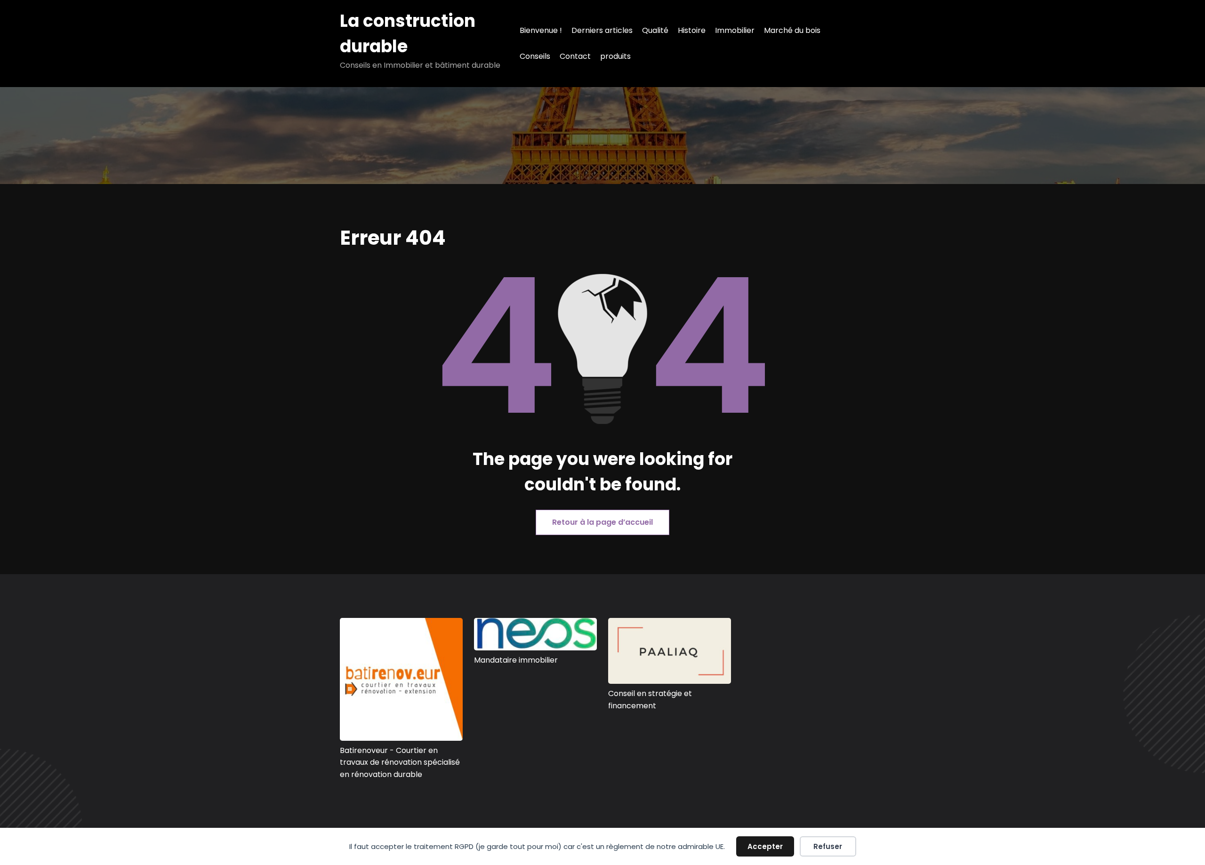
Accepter (765, 846)
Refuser (827, 846)
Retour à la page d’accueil (602, 522)
